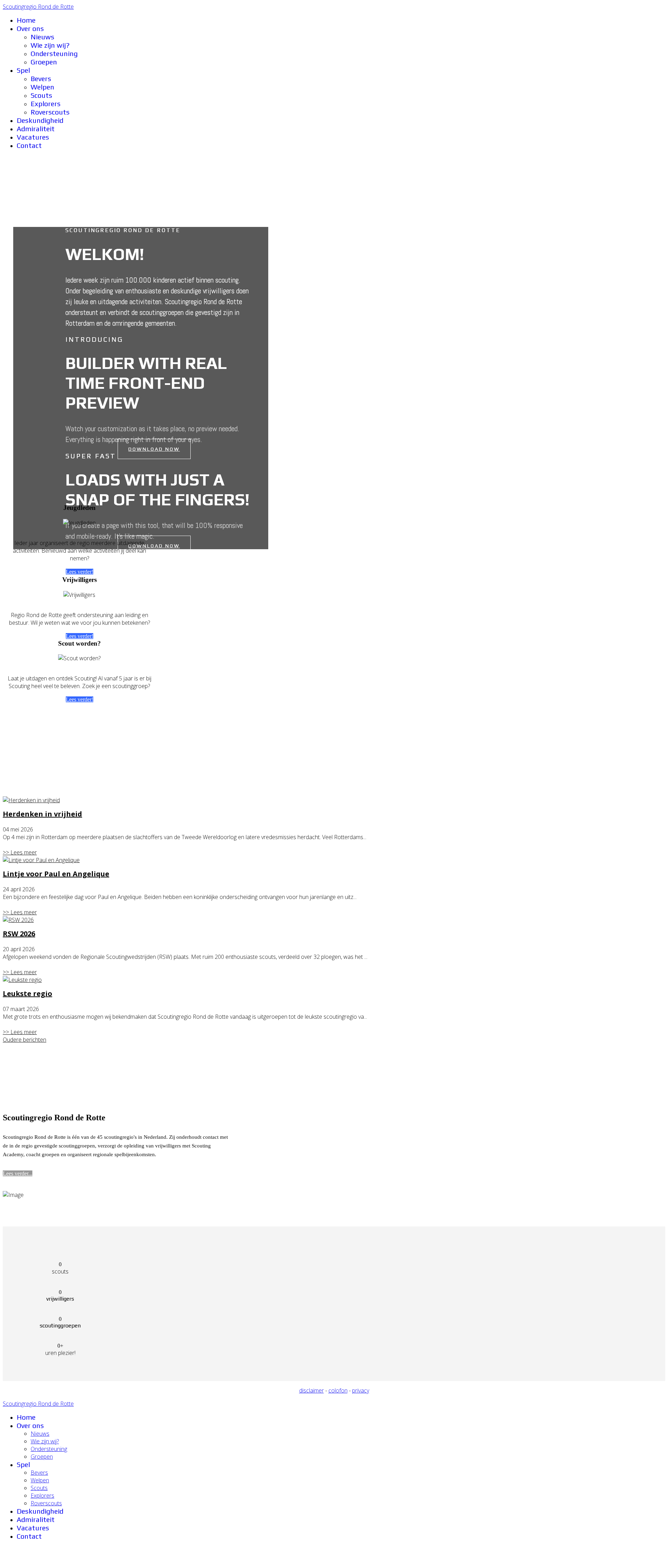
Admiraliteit (36, 129)
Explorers (46, 104)
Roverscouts (50, 112)
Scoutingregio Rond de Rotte (38, 6)
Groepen (44, 62)
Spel (23, 70)
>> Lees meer (20, 852)
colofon (338, 1390)
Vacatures (33, 137)
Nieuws (42, 37)
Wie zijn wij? (50, 45)
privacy (360, 1390)
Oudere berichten (24, 1039)
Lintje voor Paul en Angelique (56, 873)
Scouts (41, 95)
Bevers (41, 78)
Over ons (30, 28)
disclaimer (311, 1390)
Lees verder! (79, 572)
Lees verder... (17, 1173)
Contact (29, 145)
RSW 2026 (19, 933)
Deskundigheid (40, 120)
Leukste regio (27, 993)
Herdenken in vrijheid (42, 814)
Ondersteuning (54, 53)
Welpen (42, 87)
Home (26, 20)
